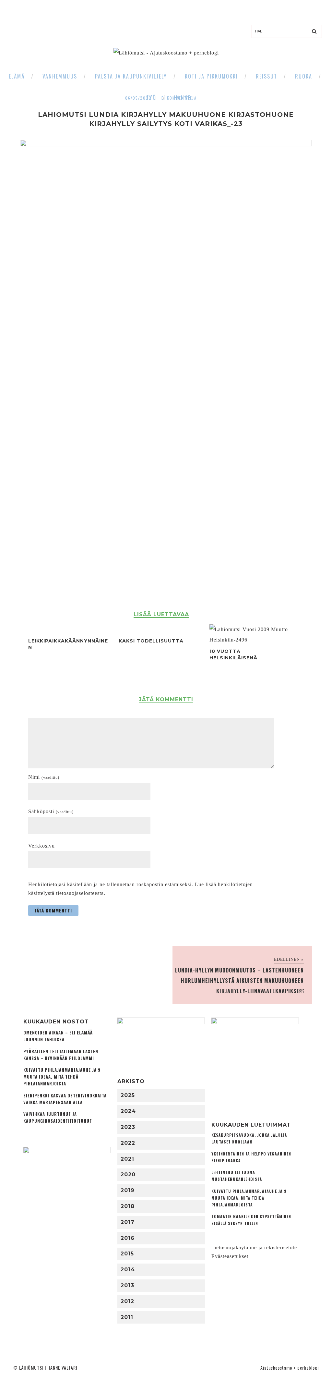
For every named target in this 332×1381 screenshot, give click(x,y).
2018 (128, 1206)
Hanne (182, 98)
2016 (128, 1238)
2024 (128, 1111)
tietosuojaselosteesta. (80, 893)
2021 (127, 1159)
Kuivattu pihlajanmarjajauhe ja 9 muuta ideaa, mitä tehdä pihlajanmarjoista (62, 1077)
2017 (128, 1222)
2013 (127, 1285)
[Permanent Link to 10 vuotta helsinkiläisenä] (249, 639)
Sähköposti (51, 811)
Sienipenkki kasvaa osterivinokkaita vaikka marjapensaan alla (65, 1099)
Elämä (17, 76)
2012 (127, 1301)
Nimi (43, 777)
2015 (127, 1254)
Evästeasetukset (229, 1256)
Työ (151, 97)
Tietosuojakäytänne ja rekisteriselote (254, 1247)
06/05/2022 (138, 98)
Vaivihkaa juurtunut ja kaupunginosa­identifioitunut (57, 1117)
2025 (128, 1095)
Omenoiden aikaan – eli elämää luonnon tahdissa (58, 1036)
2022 (128, 1143)
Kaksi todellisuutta (151, 641)
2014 (128, 1269)
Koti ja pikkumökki (211, 76)
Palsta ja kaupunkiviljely (131, 76)
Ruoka (303, 76)
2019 (128, 1190)
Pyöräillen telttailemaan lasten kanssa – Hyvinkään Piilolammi (60, 1054)
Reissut (266, 76)
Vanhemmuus (59, 76)
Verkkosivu (41, 846)
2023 (128, 1127)
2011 (127, 1317)
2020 (128, 1174)
